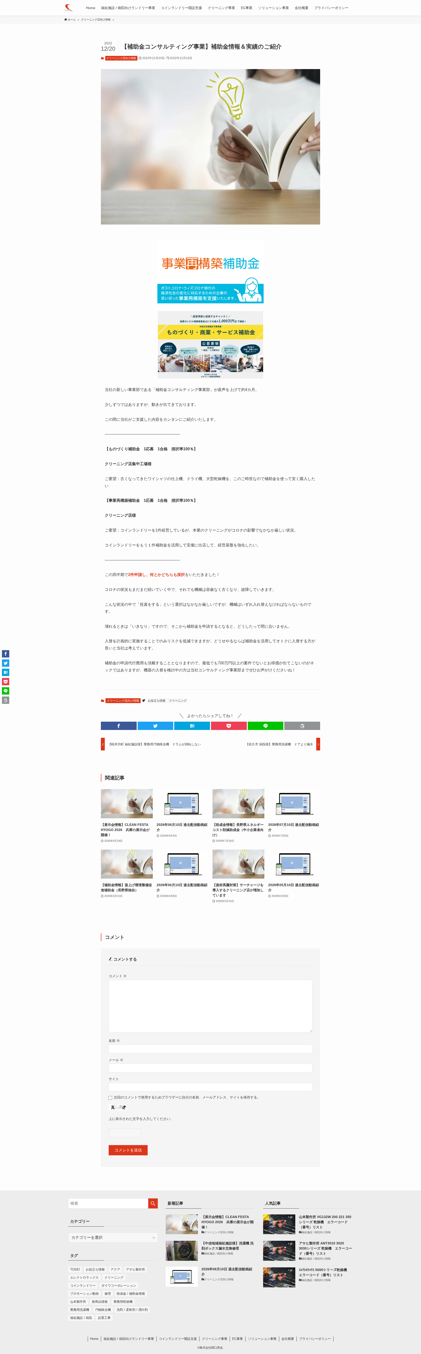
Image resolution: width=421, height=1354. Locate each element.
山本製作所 (78, 1301)
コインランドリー (83, 1285)
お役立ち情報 (156, 700)
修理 (108, 1293)
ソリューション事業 (262, 1339)
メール (116, 1060)
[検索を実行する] (153, 1203)
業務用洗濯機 (79, 1310)
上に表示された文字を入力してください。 (141, 1119)
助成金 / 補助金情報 (131, 1293)
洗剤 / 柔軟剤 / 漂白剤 (132, 1310)
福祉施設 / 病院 (81, 1318)
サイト (114, 1079)
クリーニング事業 (214, 1339)
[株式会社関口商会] (68, 8)
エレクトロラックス (84, 1277)
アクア (115, 1269)
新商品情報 (100, 1301)
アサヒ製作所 (135, 1269)
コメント (118, 976)
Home (94, 1339)
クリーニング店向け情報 (121, 58)
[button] (119, 726)
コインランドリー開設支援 (178, 1339)
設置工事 (104, 1318)
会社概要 (287, 1339)
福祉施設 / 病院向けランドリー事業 (129, 1339)
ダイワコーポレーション (118, 1285)
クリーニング (178, 700)
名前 (114, 1041)
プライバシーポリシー (315, 1339)
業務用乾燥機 (123, 1301)
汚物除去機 (103, 1310)
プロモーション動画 (84, 1293)
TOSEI (75, 1269)
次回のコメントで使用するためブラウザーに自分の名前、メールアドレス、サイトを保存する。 (187, 1097)
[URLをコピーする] (302, 726)
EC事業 (237, 1339)
